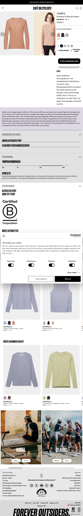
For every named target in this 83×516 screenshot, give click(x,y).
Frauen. (26, 460)
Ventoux (43, 503)
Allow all (68, 279)
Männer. (16, 460)
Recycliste (77, 483)
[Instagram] (31, 485)
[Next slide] (53, 34)
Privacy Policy (7, 493)
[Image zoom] (16, 33)
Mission (78, 475)
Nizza (27, 503)
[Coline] (61, 369)
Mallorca (53, 503)
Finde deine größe (76, 50)
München (40, 506)
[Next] (78, 439)
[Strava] (47, 485)
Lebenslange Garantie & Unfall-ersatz (14, 485)
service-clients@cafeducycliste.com (13, 495)
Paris (34, 503)
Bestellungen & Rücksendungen (12, 483)
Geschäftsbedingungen (9, 490)
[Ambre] (21, 295)
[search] (76, 8)
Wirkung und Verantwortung (71, 478)
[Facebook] (36, 485)
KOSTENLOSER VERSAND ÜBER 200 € (41, 2)
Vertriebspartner (75, 480)
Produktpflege (6, 488)
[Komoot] (52, 485)
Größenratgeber (64, 50)
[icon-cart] (80, 8)
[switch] (31, 265)
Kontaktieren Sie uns (8, 475)
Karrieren (77, 485)
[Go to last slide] (2, 34)
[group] (22, 300)
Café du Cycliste (76, 514)
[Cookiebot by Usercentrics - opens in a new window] (72, 235)
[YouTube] (42, 485)
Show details (72, 272)
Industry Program (75, 488)
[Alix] (61, 295)
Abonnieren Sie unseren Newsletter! (41, 480)
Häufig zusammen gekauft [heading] (13, 341)
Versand (5, 480)
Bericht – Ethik (7, 478)
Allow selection (41, 279)
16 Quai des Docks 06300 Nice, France (69, 490)
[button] (69, 61)
